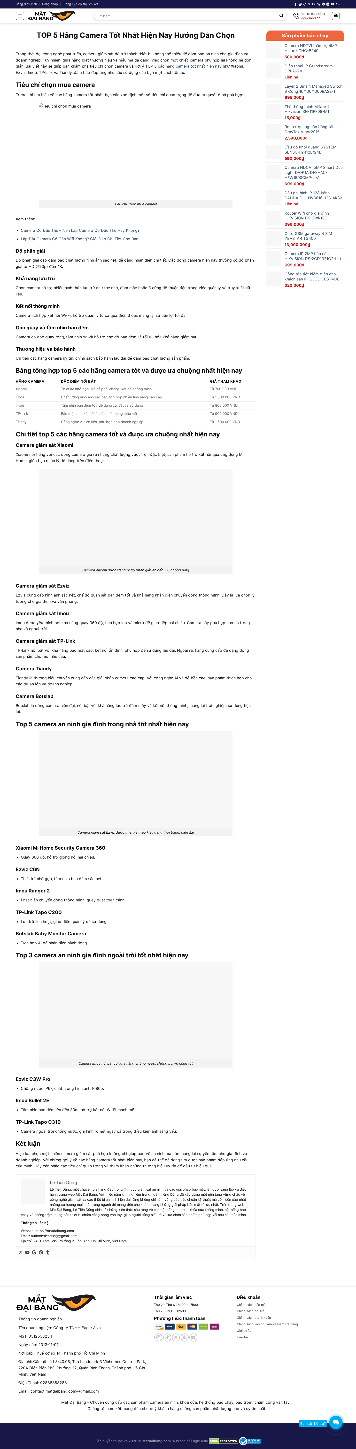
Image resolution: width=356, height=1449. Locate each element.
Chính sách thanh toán (254, 1317)
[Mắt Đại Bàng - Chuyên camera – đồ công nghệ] (52, 16)
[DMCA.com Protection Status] (223, 1441)
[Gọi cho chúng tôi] (318, 4)
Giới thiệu (244, 1331)
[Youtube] (27, 1252)
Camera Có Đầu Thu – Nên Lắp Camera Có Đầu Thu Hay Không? (80, 230)
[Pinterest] (41, 1252)
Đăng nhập (50, 4)
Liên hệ (242, 1337)
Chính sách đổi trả (250, 1311)
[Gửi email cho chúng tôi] (313, 4)
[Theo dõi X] (309, 4)
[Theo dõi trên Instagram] (300, 4)
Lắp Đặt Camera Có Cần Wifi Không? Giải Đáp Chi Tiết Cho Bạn (79, 238)
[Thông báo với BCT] (250, 1441)
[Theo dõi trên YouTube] (332, 4)
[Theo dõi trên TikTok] (304, 4)
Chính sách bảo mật (252, 1305)
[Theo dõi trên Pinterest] (323, 4)
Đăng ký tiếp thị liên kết (80, 4)
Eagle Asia (199, 1441)
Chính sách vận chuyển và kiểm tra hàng (267, 1324)
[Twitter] (20, 1252)
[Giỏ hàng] (336, 16)
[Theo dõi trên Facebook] (295, 4)
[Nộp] (282, 16)
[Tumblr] (48, 1252)
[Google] (34, 1252)
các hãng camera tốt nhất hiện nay (190, 66)
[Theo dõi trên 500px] (337, 4)
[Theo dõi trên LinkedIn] (327, 4)
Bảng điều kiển (26, 4)
